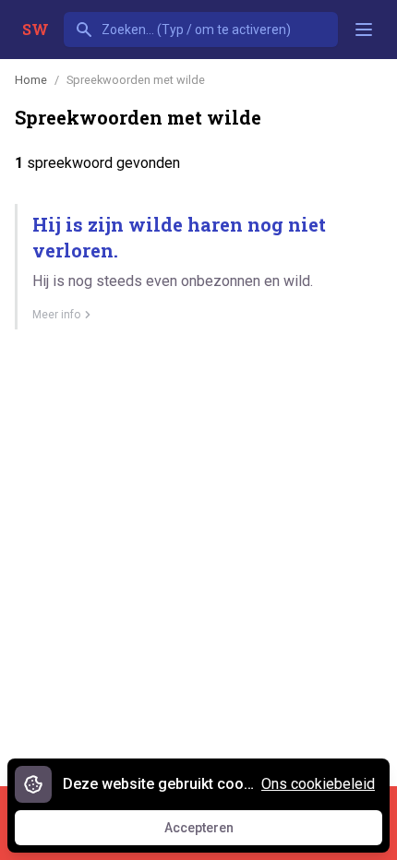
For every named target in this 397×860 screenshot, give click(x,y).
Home (31, 80)
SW (35, 29)
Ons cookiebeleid (318, 784)
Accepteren (216, 832)
